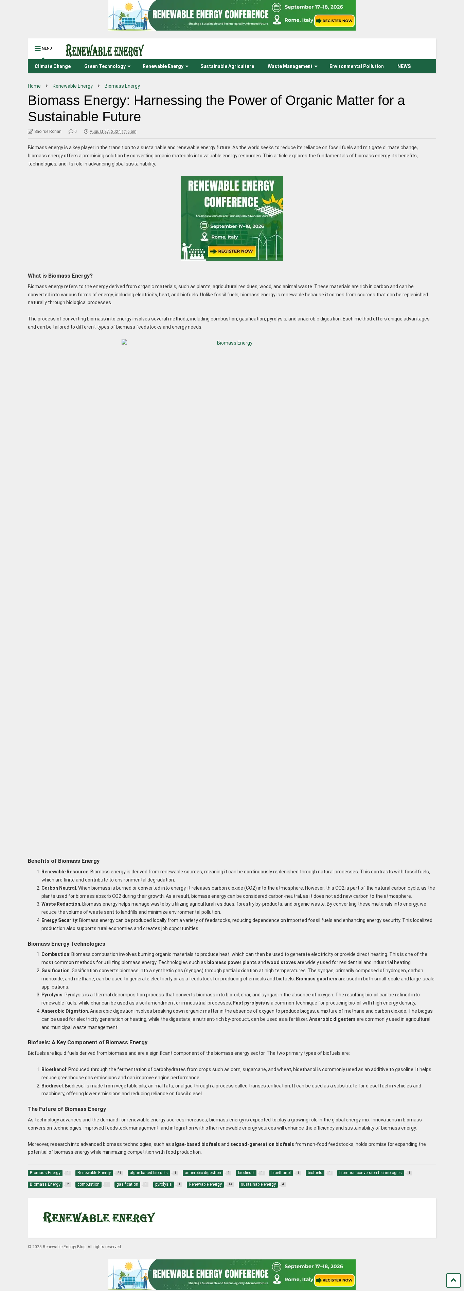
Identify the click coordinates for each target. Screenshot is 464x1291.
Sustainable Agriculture (227, 66)
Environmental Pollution (356, 66)
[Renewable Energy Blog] (101, 54)
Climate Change (53, 66)
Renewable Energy (163, 66)
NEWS (404, 66)
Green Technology (105, 66)
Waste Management (290, 66)
